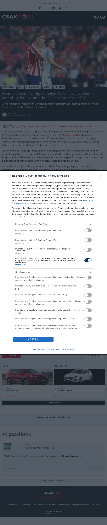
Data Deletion (38, 349)
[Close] (101, 176)
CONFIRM (33, 339)
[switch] (88, 230)
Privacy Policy (69, 349)
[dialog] (53, 263)
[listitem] (53, 224)
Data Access (53, 349)
